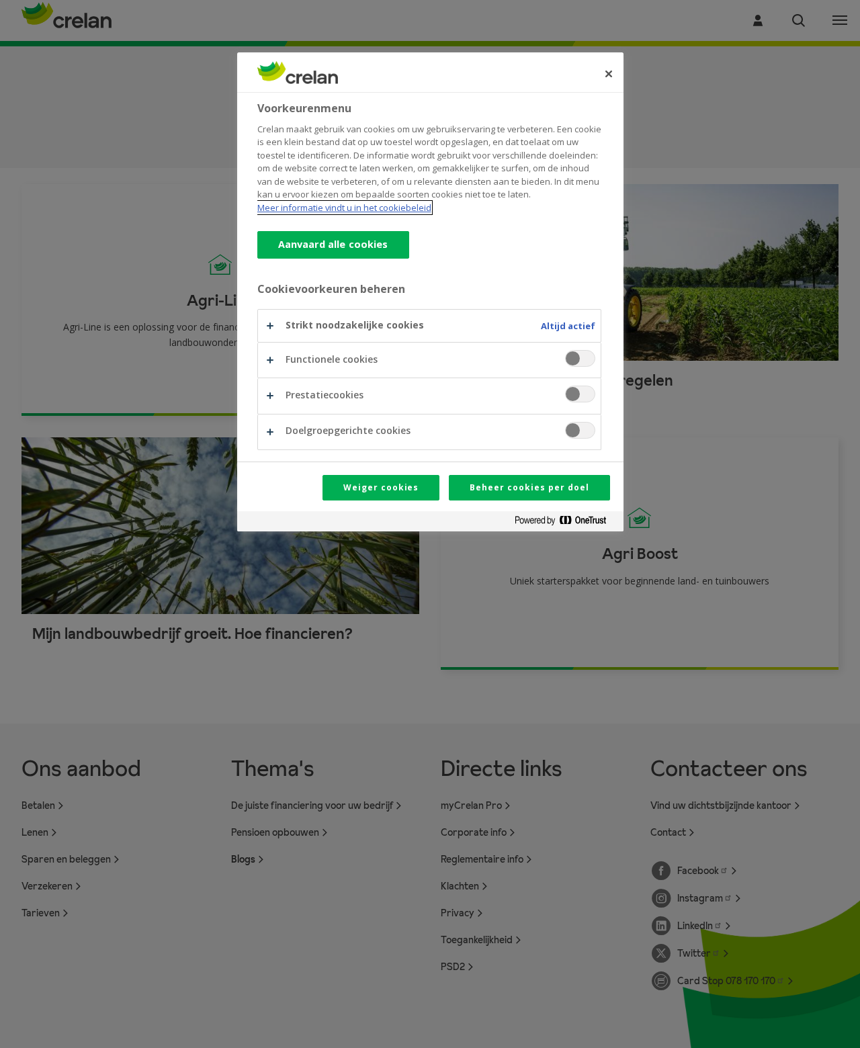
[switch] (580, 358)
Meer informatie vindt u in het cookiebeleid (344, 208)
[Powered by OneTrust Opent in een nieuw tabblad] (566, 523)
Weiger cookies (381, 487)
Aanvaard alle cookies (333, 244)
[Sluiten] (609, 74)
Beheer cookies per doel (529, 487)
